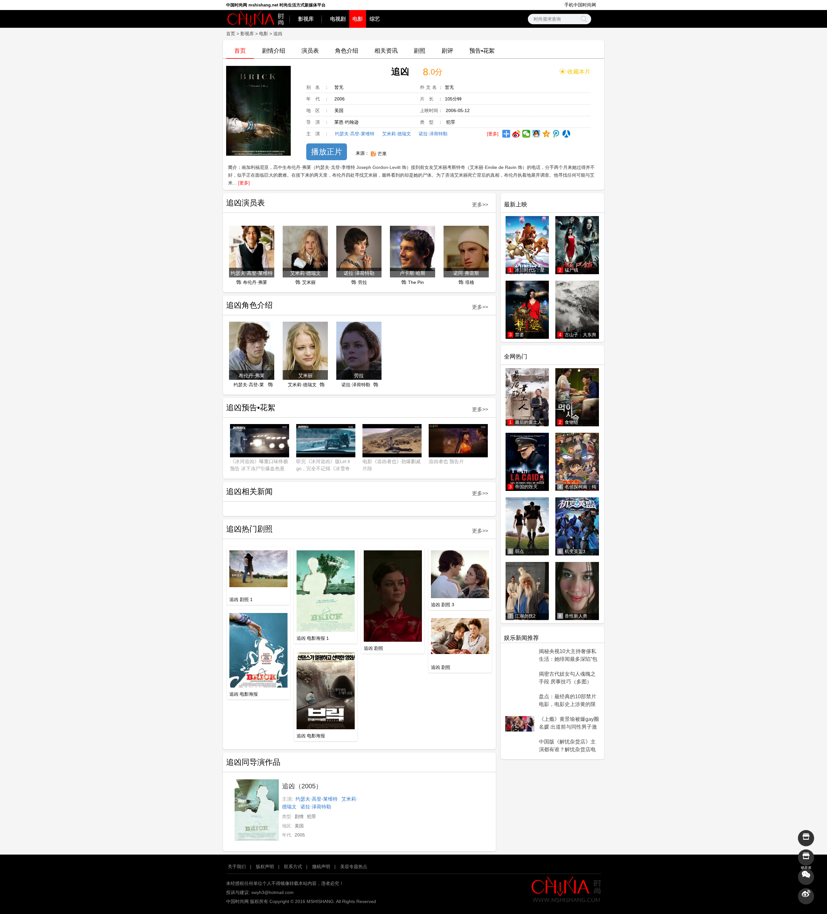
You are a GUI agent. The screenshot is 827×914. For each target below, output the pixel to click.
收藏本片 (579, 71)
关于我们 (237, 866)
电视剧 (338, 19)
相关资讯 (386, 50)
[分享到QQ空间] (546, 134)
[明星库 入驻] (806, 857)
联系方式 (293, 866)
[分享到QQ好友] (536, 134)
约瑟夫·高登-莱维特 (354, 133)
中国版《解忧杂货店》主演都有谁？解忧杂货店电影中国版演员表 (567, 746)
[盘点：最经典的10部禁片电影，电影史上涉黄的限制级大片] (519, 701)
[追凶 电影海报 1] (326, 591)
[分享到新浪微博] (516, 134)
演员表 (310, 50)
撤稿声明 (321, 866)
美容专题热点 (353, 866)
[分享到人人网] (566, 134)
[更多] (492, 133)
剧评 (447, 50)
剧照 (419, 50)
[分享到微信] (526, 134)
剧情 (299, 816)
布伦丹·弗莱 (255, 282)
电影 (357, 19)
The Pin (416, 282)
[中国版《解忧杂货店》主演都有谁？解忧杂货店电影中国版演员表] (519, 746)
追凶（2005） (302, 786)
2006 (339, 98)
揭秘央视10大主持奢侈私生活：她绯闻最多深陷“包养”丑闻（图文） (568, 656)
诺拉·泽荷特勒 (433, 133)
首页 (230, 33)
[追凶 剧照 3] (460, 574)
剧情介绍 (273, 50)
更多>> (480, 204)
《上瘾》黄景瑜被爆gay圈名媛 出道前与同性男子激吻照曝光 (569, 723)
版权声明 (265, 866)
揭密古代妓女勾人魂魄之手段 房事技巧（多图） (567, 677)
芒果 (382, 153)
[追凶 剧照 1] (258, 569)
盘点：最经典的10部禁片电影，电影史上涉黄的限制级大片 (567, 701)
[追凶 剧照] (393, 596)
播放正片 (326, 151)
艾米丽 (309, 282)
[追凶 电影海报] (258, 651)
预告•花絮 (482, 50)
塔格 (469, 282)
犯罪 (450, 122)
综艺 (375, 19)
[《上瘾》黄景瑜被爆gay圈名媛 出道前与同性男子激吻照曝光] (519, 723)
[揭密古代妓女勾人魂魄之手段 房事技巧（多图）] (519, 678)
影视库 (306, 19)
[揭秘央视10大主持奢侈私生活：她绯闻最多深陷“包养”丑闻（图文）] (519, 656)
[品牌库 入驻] (806, 838)
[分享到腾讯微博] (556, 134)
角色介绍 (346, 50)
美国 (338, 110)
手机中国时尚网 (580, 4)
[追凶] (258, 111)
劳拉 (362, 282)
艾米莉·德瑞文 (396, 133)
